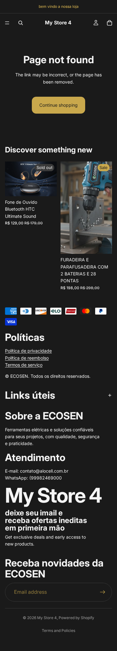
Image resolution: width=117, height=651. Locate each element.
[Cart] (109, 23)
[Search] (20, 23)
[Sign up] (102, 592)
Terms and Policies (58, 630)
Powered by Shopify (76, 617)
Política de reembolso (27, 358)
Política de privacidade (28, 350)
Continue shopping (58, 105)
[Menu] (7, 23)
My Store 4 (47, 617)
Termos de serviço (23, 364)
